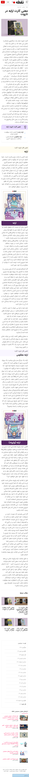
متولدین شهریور (23, 676)
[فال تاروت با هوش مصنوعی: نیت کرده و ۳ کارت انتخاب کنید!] (21, 598)
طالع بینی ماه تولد (22, 700)
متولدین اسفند (23, 697)
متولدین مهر (23, 679)
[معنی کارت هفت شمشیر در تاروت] (7, 598)
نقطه (27, 7)
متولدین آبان (23, 683)
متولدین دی (23, 690)
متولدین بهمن (23, 693)
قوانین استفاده (22, 771)
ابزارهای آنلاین (15, 754)
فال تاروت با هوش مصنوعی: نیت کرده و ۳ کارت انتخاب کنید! (22, 610)
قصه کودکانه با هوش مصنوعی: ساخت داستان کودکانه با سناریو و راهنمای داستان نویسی (10, 717)
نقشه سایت (6, 771)
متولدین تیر (23, 669)
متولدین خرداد (23, 665)
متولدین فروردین (22, 658)
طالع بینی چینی (22, 651)
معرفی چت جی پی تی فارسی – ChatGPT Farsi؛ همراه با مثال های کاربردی (10, 743)
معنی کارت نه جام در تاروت (9, 629)
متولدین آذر (23, 686)
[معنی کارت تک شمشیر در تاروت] (21, 619)
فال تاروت (19, 7)
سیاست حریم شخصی (14, 771)
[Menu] (27, 2)
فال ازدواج (24, 655)
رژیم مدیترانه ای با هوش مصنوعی (10, 759)
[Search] (13, 2)
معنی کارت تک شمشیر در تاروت (22, 629)
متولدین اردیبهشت (22, 662)
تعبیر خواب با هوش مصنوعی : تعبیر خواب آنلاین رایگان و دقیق (10, 726)
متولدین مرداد (23, 672)
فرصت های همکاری (3, 2)
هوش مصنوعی (15, 720)
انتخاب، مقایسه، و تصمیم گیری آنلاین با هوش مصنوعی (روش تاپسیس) (11, 734)
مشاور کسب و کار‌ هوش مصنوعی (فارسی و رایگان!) (10, 752)
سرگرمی (23, 7)
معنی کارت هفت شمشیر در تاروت (8, 608)
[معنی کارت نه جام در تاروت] (7, 619)
